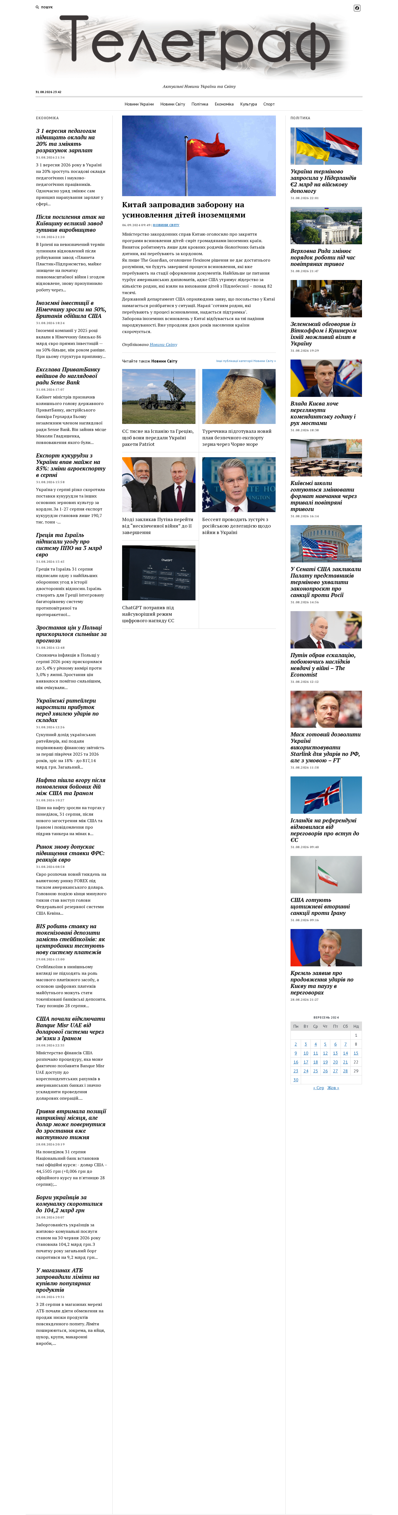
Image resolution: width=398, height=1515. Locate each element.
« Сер (318, 1088)
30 (295, 1079)
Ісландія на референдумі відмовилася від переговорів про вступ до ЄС (325, 830)
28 (345, 1070)
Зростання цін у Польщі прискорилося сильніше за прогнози (71, 634)
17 (306, 1062)
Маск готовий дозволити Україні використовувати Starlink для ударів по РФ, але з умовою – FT (326, 747)
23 (295, 1070)
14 (345, 1053)
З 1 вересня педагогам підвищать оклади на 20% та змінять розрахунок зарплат (66, 140)
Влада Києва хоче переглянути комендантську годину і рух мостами (323, 413)
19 (325, 1062)
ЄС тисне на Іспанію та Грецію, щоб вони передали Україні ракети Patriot (157, 437)
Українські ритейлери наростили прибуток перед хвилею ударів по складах (67, 710)
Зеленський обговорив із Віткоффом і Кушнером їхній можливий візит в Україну (324, 334)
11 (315, 1053)
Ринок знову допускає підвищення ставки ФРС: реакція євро (70, 853)
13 (335, 1053)
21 (345, 1062)
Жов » (333, 1088)
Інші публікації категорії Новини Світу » (246, 361)
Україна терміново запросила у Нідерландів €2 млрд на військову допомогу (323, 181)
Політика (199, 104)
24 (306, 1070)
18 (315, 1062)
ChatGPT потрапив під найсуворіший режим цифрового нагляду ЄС (148, 614)
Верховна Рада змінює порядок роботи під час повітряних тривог (323, 257)
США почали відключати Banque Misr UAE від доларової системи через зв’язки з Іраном (70, 1028)
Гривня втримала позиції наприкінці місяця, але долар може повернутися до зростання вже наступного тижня (71, 1124)
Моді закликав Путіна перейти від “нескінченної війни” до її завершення (157, 525)
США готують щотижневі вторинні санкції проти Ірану (320, 906)
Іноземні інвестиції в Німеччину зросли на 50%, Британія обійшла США (71, 309)
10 (306, 1053)
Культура (248, 104)
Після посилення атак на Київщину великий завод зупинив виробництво (70, 223)
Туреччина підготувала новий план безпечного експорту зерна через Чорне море (237, 437)
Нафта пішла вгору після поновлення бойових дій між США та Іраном (71, 786)
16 (295, 1062)
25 (315, 1070)
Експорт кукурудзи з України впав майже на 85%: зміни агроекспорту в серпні (70, 465)
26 (325, 1070)
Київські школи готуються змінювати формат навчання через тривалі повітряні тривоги (324, 496)
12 (325, 1053)
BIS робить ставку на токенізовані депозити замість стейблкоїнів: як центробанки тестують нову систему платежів (70, 939)
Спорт (269, 104)
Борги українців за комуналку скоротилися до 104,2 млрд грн (69, 1203)
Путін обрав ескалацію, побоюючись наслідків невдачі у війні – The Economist (323, 665)
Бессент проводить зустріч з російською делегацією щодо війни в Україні (236, 525)
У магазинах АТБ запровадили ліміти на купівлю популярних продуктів (67, 1280)
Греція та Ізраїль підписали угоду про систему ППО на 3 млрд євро (69, 545)
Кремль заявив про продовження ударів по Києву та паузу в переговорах (322, 983)
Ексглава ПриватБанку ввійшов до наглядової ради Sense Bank (68, 376)
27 (335, 1070)
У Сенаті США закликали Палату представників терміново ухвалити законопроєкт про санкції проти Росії (326, 582)
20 (335, 1062)
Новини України (139, 104)
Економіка (224, 104)
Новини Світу (172, 104)
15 (356, 1053)
